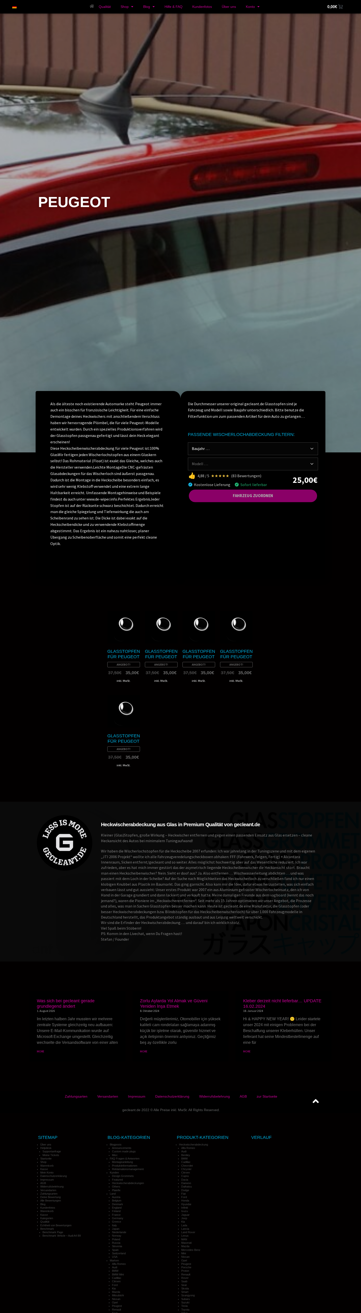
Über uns (229, 7)
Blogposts (116, 1144)
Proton (185, 1270)
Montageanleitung (122, 1161)
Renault (116, 1309)
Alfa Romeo (119, 1263)
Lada (184, 1225)
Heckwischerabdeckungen (128, 1183)
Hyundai (186, 1204)
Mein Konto (47, 1172)
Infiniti (184, 1207)
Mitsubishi (118, 1295)
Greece (116, 1221)
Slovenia (117, 1246)
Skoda (185, 1288)
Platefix (116, 1190)
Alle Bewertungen (50, 1200)
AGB (243, 1096)
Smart (184, 1291)
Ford (115, 1285)
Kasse (44, 1169)
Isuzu (184, 1211)
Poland (116, 1239)
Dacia (184, 1179)
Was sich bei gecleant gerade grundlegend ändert (66, 1003)
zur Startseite (267, 1096)
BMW (115, 1270)
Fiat (183, 1193)
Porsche (186, 1267)
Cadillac (116, 1277)
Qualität (105, 7)
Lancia (185, 1228)
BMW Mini (118, 1274)
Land (113, 1193)
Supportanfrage (51, 1151)
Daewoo (186, 1183)
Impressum (136, 1096)
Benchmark (47, 1228)
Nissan (116, 1299)
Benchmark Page (52, 1232)
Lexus (185, 1235)
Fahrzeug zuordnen (253, 495)
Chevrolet (187, 1165)
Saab (184, 1281)
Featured (117, 1179)
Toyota (185, 1309)
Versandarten (107, 1096)
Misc (115, 1155)
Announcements (121, 1147)
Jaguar (185, 1214)
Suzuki (185, 1302)
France (116, 1214)
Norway (116, 1235)
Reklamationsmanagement (128, 1169)
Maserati (186, 1242)
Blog (146, 7)
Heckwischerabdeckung (193, 1144)
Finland (116, 1211)
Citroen (116, 1281)
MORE (40, 1051)
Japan (115, 1228)
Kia (114, 1288)
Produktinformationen (124, 1165)
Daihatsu (186, 1186)
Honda (185, 1200)
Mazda (116, 1291)
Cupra (185, 1175)
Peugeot (117, 1305)
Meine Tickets (50, 1155)
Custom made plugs (124, 1151)
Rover (185, 1277)
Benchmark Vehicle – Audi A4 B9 (61, 1235)
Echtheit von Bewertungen (55, 1225)
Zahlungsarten (76, 1096)
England (117, 1207)
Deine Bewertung (50, 1197)
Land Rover (188, 1232)
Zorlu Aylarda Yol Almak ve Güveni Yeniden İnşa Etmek (174, 1003)
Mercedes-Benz (190, 1249)
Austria (116, 1197)
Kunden (114, 1172)
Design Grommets (123, 1175)
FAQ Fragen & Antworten (124, 1158)
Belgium (116, 1200)
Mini (183, 1253)
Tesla (184, 1305)
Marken (114, 1260)
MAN (184, 1239)
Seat (184, 1285)
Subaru (185, 1299)
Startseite (46, 1158)
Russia (116, 1242)
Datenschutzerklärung (172, 1096)
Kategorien (46, 1218)
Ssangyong (188, 1295)
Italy (114, 1225)
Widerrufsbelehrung (214, 1096)
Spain (115, 1249)
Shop (125, 7)
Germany (117, 1218)
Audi (114, 1267)
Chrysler (186, 1169)
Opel (115, 1302)
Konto (250, 7)
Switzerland (119, 1253)
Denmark (117, 1204)
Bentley (185, 1155)
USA (114, 1256)
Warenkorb (47, 1165)
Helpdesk (46, 1147)
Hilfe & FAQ (173, 7)
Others (116, 1186)
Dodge (185, 1190)
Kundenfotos (202, 7)
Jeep (184, 1218)
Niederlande (119, 1232)
